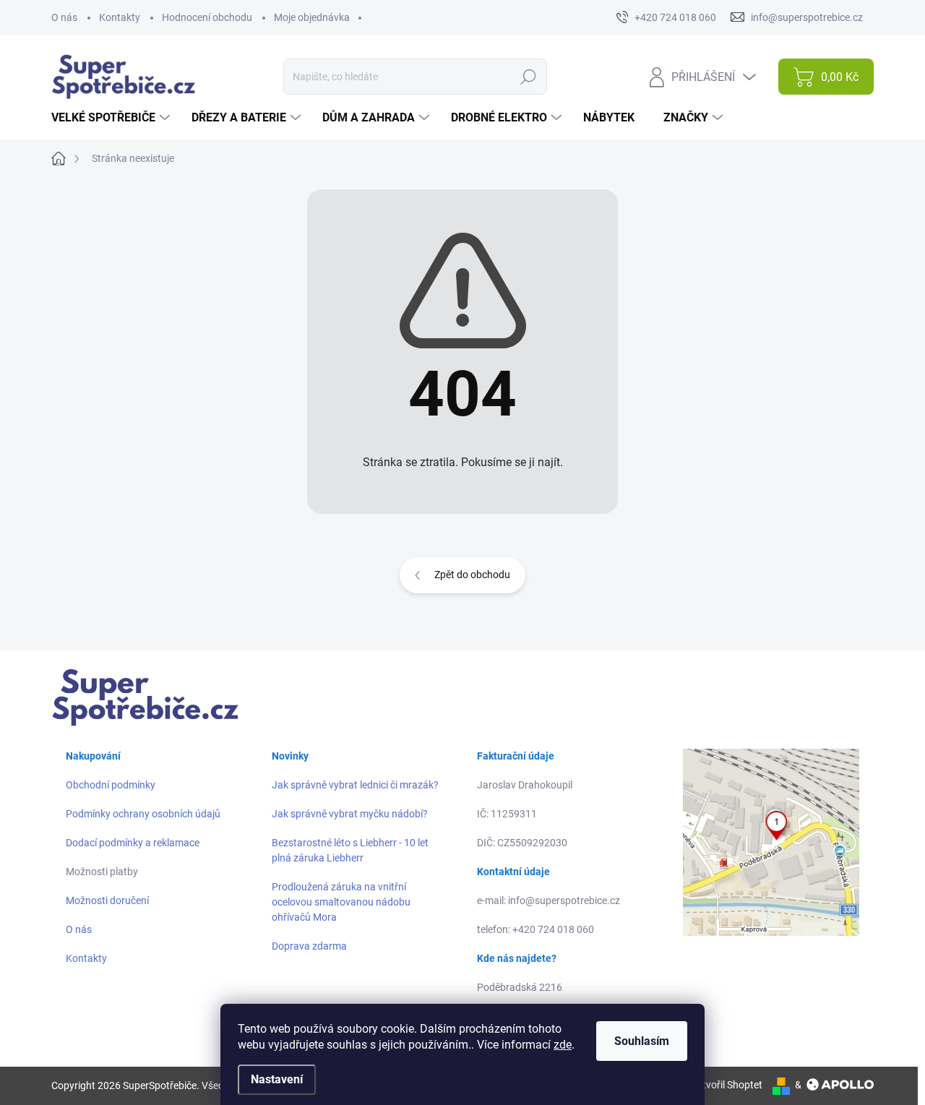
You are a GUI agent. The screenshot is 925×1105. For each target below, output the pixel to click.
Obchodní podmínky (110, 785)
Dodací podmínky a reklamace (132, 842)
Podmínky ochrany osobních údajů (143, 814)
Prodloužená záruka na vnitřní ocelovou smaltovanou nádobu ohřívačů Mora (341, 902)
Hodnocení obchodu (207, 17)
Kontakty (119, 17)
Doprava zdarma (309, 946)
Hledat (528, 76)
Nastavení (277, 1079)
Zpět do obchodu (472, 574)
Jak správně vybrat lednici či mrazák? (355, 785)
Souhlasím (641, 1041)
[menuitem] (112, 117)
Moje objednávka (312, 17)
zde (563, 1045)
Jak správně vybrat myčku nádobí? (350, 814)
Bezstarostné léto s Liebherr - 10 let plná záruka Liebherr (350, 850)
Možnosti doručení (107, 900)
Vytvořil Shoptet (726, 1085)
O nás (64, 17)
